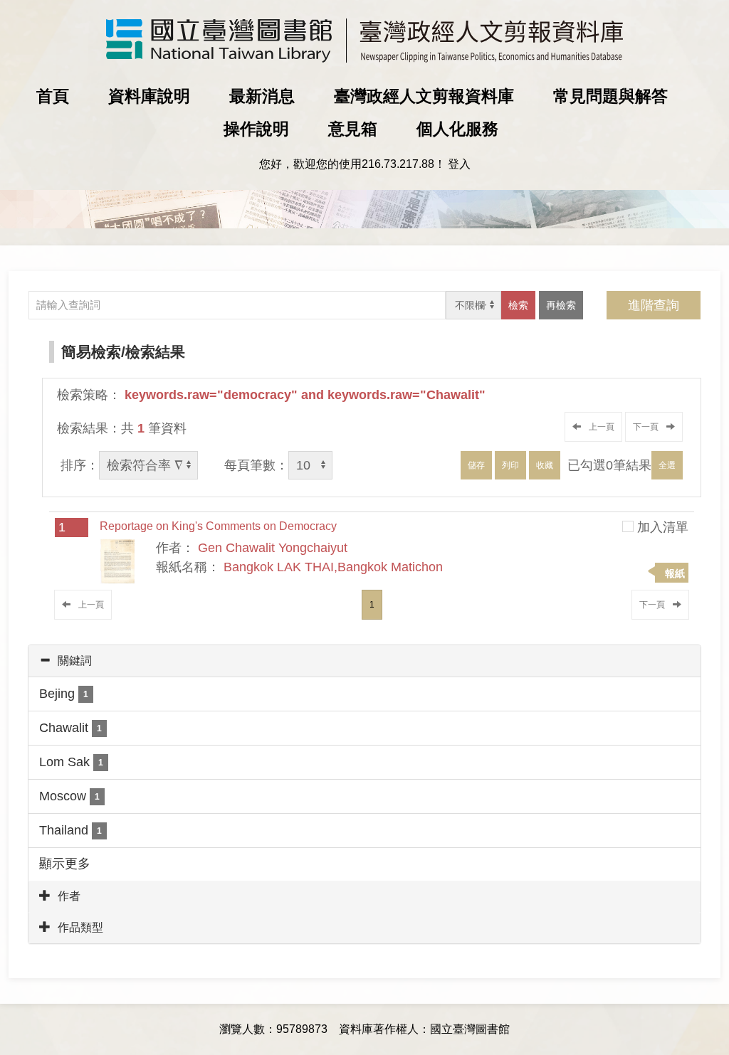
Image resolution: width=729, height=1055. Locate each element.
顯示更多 (64, 864)
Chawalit (70, 728)
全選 (667, 465)
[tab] (364, 661)
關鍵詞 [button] (75, 660)
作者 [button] (69, 896)
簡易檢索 (91, 352)
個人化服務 (457, 129)
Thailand (70, 830)
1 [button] (371, 605)
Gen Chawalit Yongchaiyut (272, 548)
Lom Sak (71, 762)
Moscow (69, 796)
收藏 (544, 465)
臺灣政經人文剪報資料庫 (424, 96)
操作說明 (256, 129)
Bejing (63, 693)
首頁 (52, 96)
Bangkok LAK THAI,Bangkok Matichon (333, 567)
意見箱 (352, 129)
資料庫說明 (149, 96)
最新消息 (262, 96)
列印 (510, 465)
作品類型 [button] (80, 927)
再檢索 (561, 305)
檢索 (518, 305)
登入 (459, 164)
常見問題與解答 (610, 96)
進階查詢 (653, 305)
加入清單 (662, 527)
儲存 (476, 465)
